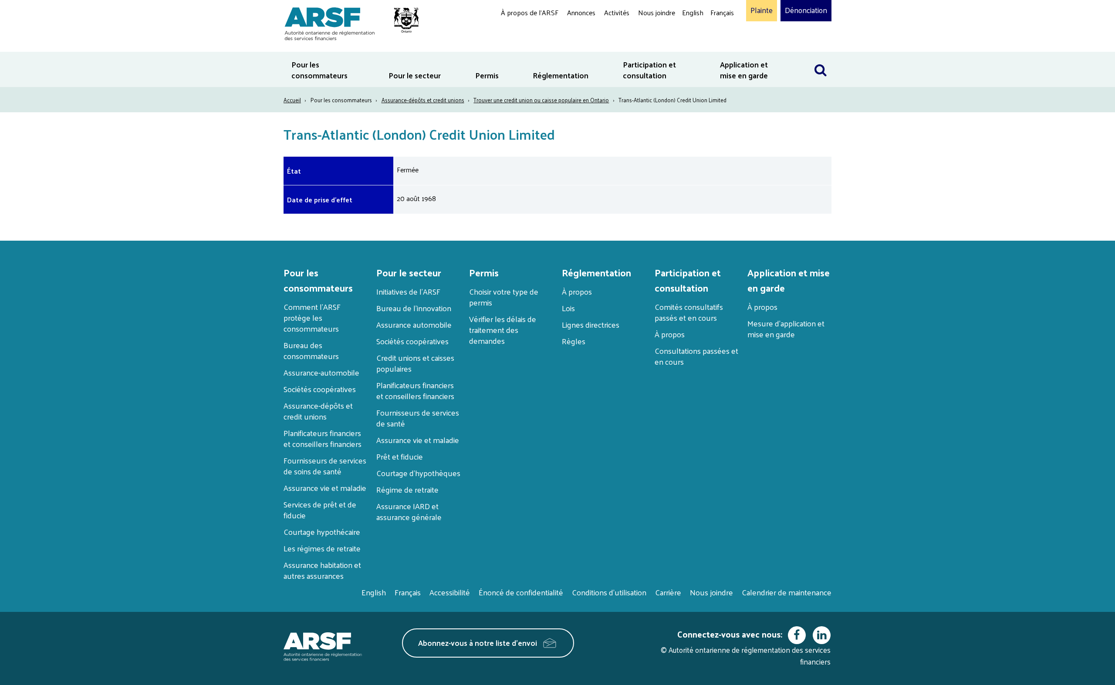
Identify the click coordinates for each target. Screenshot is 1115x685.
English (692, 12)
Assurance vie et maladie (325, 487)
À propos (577, 291)
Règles (573, 341)
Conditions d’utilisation (609, 592)
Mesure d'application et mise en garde (785, 328)
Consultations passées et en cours (696, 356)
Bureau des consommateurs (311, 350)
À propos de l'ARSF (529, 12)
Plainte (761, 10)
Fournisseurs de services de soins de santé (325, 466)
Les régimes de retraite (322, 548)
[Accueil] (347, 22)
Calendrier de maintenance (786, 592)
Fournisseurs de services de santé (417, 418)
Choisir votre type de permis (503, 297)
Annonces (581, 12)
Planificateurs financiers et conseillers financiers (323, 438)
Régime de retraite (407, 489)
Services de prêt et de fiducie (320, 509)
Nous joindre (656, 12)
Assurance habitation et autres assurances (322, 570)
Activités (616, 12)
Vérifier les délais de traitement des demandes (502, 329)
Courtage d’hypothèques (418, 472)
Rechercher (820, 57)
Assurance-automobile (321, 372)
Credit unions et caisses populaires (415, 363)
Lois (568, 307)
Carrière (668, 592)
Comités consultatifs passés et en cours (689, 312)
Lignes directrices (590, 324)
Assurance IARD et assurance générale (409, 511)
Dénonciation (806, 10)
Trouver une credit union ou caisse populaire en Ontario (541, 100)
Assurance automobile (414, 324)
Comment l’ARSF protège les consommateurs (312, 317)
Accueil (292, 100)
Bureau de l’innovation (413, 307)
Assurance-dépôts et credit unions (423, 100)
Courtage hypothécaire (322, 531)
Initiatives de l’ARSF (408, 291)
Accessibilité (449, 592)
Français (722, 12)
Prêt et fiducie (399, 456)
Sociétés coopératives (320, 388)
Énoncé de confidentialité (521, 592)
